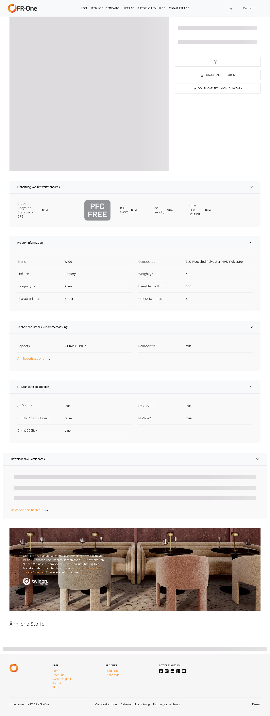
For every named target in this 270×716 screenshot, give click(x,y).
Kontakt (57, 683)
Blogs (56, 687)
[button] (218, 62)
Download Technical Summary (220, 88)
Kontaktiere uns (178, 8)
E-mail (256, 704)
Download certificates (26, 510)
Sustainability (146, 8)
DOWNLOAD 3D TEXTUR (220, 75)
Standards (112, 8)
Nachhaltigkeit (61, 679)
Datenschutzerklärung (135, 704)
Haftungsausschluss (166, 704)
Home (84, 8)
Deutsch (248, 8)
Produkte (97, 8)
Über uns (128, 8)
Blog (162, 8)
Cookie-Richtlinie (106, 704)
